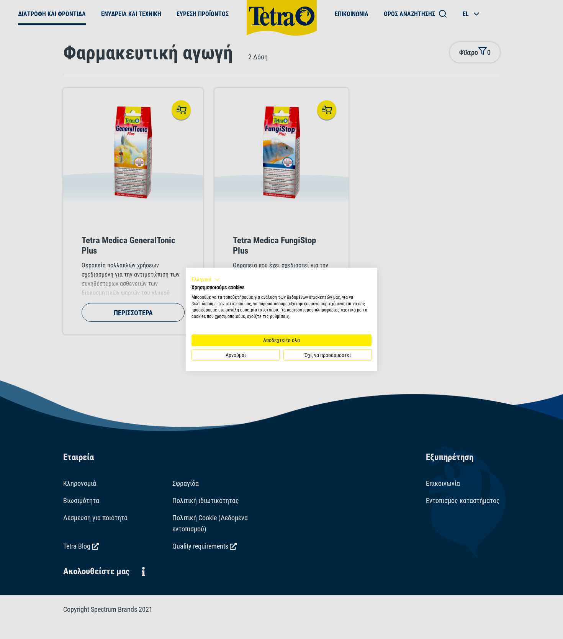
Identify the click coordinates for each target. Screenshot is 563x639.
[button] (205, 279)
